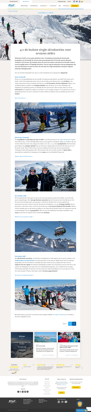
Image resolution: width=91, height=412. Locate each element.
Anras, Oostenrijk (20, 77)
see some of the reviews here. (14, 370)
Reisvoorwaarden (47, 385)
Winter (51, 13)
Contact (69, 1)
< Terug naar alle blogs (12, 11)
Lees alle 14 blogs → (22, 353)
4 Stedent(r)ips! (22, 350)
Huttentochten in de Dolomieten (25, 260)
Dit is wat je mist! (22, 347)
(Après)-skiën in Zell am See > (24, 156)
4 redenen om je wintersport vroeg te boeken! (22, 343)
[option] (33, 369)
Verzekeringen (47, 383)
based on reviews (14, 369)
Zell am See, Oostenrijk (22, 137)
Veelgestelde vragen (62, 1)
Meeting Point (74, 5)
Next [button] (82, 368)
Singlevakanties (26, 1)
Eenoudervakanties (14, 1)
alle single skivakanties (59, 314)
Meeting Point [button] (76, 387)
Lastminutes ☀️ (43, 5)
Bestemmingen (24, 5)
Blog (60, 5)
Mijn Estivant (66, 5)
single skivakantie (65, 139)
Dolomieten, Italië (20, 256)
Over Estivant (53, 5)
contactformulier (64, 383)
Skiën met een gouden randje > (24, 217)
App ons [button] (61, 392)
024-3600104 (63, 384)
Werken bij (47, 391)
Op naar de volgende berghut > (24, 275)
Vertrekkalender (34, 5)
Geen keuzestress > (20, 98)
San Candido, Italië (20, 196)
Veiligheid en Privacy (47, 389)
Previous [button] (22, 368)
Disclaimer (47, 387)
